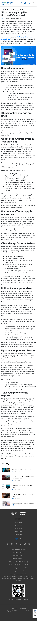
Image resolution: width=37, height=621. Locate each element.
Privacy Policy (14, 608)
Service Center (18, 525)
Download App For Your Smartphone (18, 599)
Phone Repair (18, 522)
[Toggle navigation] (33, 3)
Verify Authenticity (18, 534)
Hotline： (18, 556)
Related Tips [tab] (6, 464)
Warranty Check (18, 528)
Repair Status (18, 531)
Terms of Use (23, 608)
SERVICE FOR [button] (18, 519)
